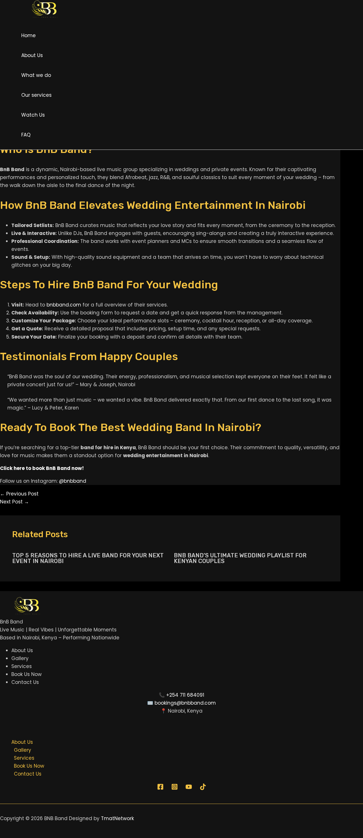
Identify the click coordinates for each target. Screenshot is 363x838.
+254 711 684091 (185, 695)
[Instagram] (174, 788)
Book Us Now (26, 674)
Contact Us (25, 682)
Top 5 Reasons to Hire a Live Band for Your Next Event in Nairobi (88, 558)
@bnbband (72, 481)
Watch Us (33, 115)
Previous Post (19, 493)
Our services (36, 95)
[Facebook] (160, 788)
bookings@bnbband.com (185, 703)
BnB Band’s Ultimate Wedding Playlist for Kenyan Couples (240, 558)
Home (28, 35)
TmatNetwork (117, 818)
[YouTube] (188, 788)
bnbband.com (64, 304)
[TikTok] (203, 788)
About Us (32, 55)
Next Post (14, 501)
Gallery (20, 658)
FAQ (26, 134)
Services (21, 666)
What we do (36, 75)
